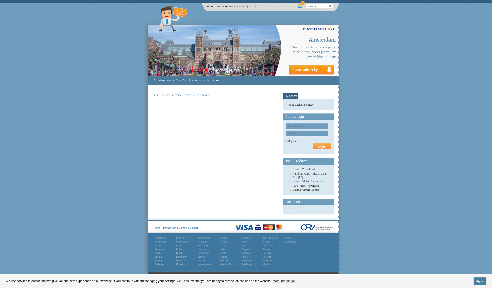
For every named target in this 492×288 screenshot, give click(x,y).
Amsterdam (162, 80)
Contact (242, 6)
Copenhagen (183, 241)
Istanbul (202, 249)
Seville (266, 241)
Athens (158, 245)
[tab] (290, 96)
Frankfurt (180, 264)
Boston (158, 257)
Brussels (159, 260)
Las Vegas (203, 253)
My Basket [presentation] (290, 96)
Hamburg (203, 245)
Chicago (180, 238)
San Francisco (270, 238)
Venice (266, 264)
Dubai (179, 249)
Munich (223, 253)
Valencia (267, 260)
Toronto (267, 257)
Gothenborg (204, 238)
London (202, 260)
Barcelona (160, 249)
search (331, 6)
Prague (245, 249)
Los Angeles (204, 264)
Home (211, 6)
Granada (202, 241)
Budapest (160, 264)
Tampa (266, 249)
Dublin (179, 253)
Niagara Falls (227, 264)
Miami (223, 245)
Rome (244, 257)
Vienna (288, 238)
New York (225, 260)
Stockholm (268, 245)
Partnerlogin (225, 6)
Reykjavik (246, 253)
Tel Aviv (267, 253)
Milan (222, 249)
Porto (244, 245)
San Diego (247, 264)
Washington (291, 241)
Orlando (245, 238)
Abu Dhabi (160, 238)
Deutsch (254, 6)
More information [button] (284, 281)
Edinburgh (181, 257)
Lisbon (201, 257)
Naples (223, 257)
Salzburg (246, 260)
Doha (179, 245)
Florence (180, 260)
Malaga (224, 241)
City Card (183, 80)
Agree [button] (480, 281)
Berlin (158, 253)
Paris (244, 241)
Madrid (223, 238)
